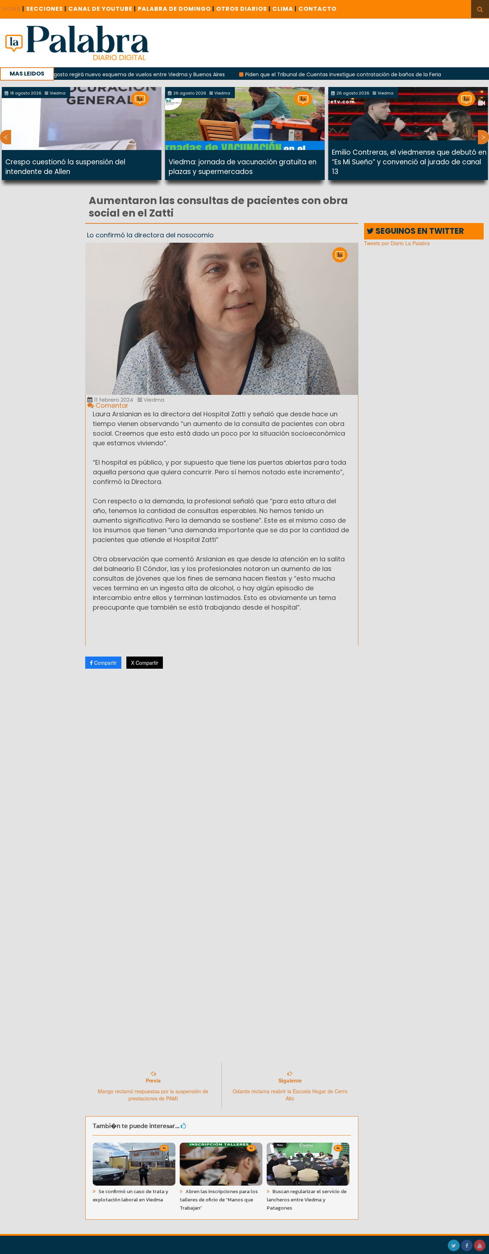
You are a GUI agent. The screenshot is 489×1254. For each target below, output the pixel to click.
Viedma (153, 399)
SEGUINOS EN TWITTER (419, 231)
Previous (5, 137)
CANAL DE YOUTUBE (102, 9)
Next (483, 137)
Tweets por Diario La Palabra (397, 243)
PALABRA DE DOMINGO (176, 9)
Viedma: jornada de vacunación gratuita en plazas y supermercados (242, 166)
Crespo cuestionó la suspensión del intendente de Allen (65, 166)
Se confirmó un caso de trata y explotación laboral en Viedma (130, 1196)
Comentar (111, 405)
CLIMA (284, 9)
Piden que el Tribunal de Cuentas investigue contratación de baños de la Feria (312, 74)
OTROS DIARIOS (243, 9)
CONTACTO (318, 9)
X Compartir (144, 662)
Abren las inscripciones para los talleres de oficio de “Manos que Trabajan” (219, 1200)
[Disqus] (222, 768)
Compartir (105, 662)
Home (13, 9)
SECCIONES (46, 9)
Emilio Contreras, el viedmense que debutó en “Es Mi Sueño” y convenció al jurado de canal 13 (409, 161)
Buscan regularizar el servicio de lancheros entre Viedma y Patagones (307, 1200)
